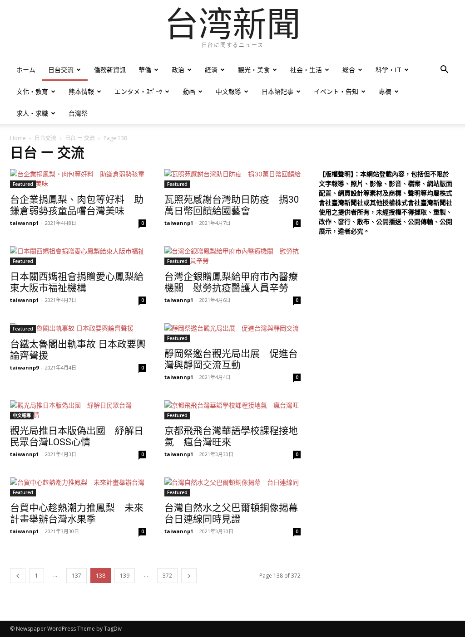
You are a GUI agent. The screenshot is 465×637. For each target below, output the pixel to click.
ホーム (25, 69)
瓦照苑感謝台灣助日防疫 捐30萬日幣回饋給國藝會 (231, 205)
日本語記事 (277, 91)
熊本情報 (81, 91)
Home (18, 138)
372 (167, 575)
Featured (23, 184)
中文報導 (228, 91)
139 (124, 575)
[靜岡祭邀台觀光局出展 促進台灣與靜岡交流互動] (232, 332)
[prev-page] (17, 575)
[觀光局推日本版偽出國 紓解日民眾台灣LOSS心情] (78, 409)
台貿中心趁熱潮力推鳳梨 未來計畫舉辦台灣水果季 (76, 513)
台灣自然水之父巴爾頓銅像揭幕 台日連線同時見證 (235, 513)
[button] (444, 70)
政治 (178, 69)
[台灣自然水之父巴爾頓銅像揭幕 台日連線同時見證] (232, 486)
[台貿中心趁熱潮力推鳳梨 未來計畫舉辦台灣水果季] (78, 486)
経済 (211, 69)
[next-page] (189, 575)
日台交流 (61, 69)
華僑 (145, 69)
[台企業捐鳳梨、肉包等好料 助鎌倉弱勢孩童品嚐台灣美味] (78, 178)
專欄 (385, 91)
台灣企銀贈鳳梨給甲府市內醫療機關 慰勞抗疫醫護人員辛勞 (231, 282)
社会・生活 (306, 69)
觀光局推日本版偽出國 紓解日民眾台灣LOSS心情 (76, 436)
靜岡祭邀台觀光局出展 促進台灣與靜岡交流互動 (231, 359)
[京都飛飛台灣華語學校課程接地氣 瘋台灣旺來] (232, 409)
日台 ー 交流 (80, 138)
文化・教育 (32, 91)
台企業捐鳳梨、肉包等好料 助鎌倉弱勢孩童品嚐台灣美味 (76, 205)
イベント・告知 (336, 91)
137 (76, 575)
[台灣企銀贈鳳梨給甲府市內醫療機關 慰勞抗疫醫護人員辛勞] (232, 255)
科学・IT (388, 69)
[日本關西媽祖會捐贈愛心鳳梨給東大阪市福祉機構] (78, 255)
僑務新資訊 (110, 69)
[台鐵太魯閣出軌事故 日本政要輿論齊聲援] (78, 328)
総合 (348, 69)
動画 (189, 91)
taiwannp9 (24, 367)
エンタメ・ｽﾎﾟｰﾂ (138, 91)
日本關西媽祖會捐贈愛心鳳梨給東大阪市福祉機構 (76, 282)
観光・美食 (254, 69)
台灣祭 (78, 113)
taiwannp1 (24, 222)
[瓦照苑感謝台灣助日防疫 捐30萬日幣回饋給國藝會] (232, 178)
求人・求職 (32, 113)
